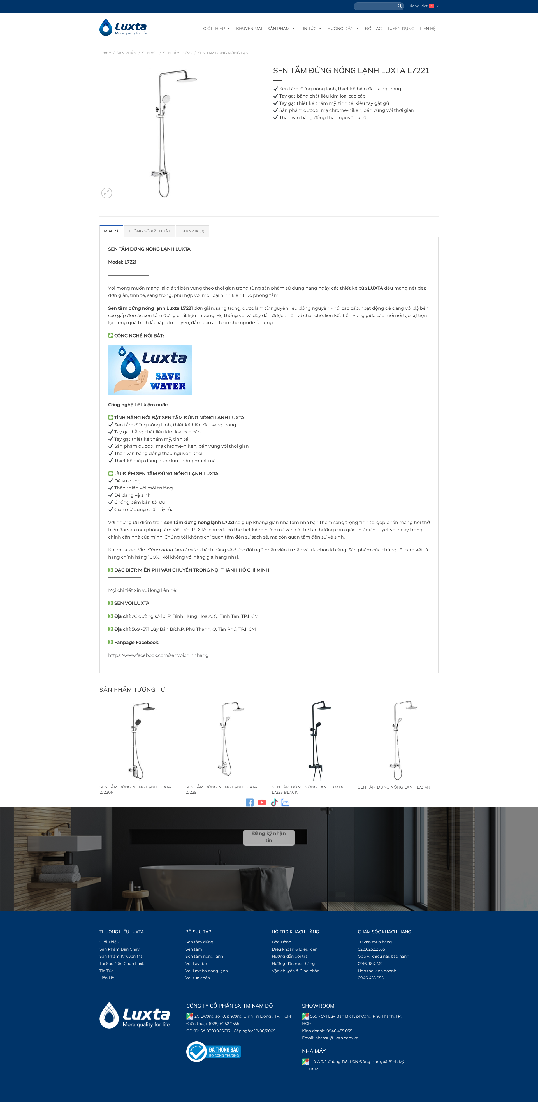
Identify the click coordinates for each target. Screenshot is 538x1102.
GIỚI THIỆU (214, 28)
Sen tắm (193, 949)
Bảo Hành (281, 942)
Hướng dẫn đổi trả (290, 956)
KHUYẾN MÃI (249, 28)
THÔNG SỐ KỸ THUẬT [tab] (149, 231)
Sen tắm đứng (199, 942)
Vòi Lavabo (196, 963)
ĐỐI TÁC (373, 28)
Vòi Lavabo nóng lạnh (206, 971)
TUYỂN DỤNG (400, 28)
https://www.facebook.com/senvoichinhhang (158, 655)
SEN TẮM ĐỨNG (177, 53)
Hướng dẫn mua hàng (293, 963)
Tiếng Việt (418, 6)
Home (105, 53)
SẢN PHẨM (278, 28)
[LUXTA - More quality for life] (123, 27)
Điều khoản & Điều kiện (294, 949)
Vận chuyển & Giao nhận (295, 971)
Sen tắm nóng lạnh (204, 956)
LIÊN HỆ (428, 28)
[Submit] (400, 6)
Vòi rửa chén (197, 978)
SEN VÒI (149, 53)
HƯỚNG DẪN (341, 28)
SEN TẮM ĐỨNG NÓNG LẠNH (225, 53)
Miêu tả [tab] (111, 231)
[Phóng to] (106, 193)
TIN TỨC (308, 28)
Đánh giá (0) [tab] (192, 231)
